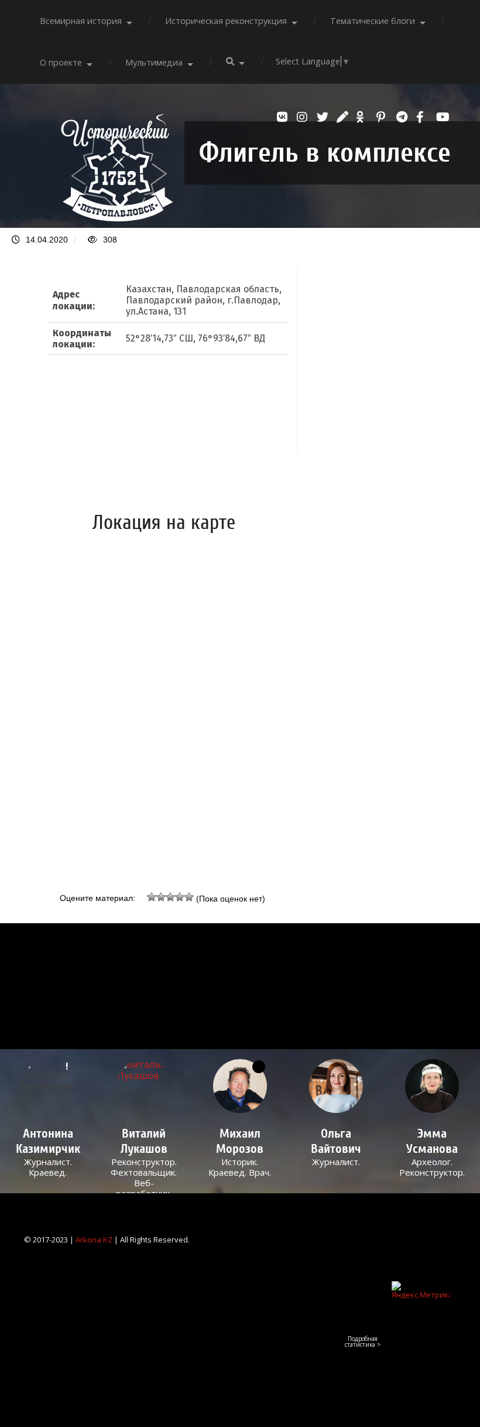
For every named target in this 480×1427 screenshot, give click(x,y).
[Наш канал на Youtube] (443, 117)
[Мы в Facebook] (423, 117)
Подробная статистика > (362, 1341)
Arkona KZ (94, 1239)
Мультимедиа (154, 62)
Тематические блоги (372, 20)
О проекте (61, 62)
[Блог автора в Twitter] (324, 117)
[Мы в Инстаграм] (304, 117)
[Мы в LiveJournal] (344, 117)
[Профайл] (144, 1086)
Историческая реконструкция (226, 20)
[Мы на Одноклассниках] (363, 117)
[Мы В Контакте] (284, 117)
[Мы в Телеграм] (403, 117)
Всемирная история (81, 20)
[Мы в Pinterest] (383, 117)
